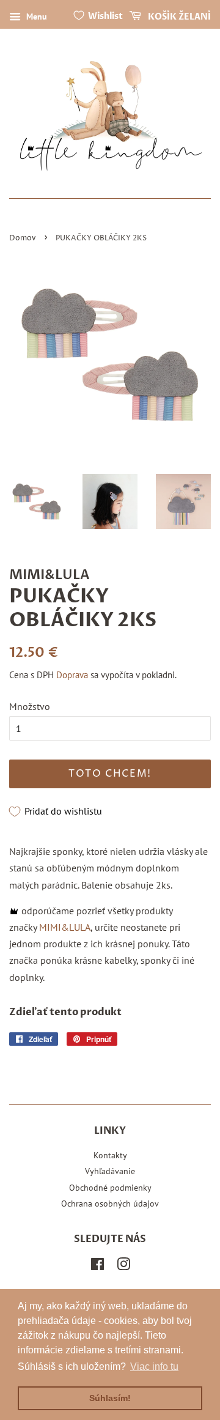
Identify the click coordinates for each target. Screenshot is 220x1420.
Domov (22, 238)
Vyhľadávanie (110, 1171)
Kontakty (110, 1155)
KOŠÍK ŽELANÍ (178, 17)
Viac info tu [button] (154, 1366)
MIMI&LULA (64, 927)
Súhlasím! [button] (110, 1398)
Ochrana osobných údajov (110, 1203)
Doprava (72, 675)
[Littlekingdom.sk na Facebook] (97, 1266)
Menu (35, 16)
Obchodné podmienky (110, 1187)
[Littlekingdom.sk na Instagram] (123, 1266)
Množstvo (29, 706)
